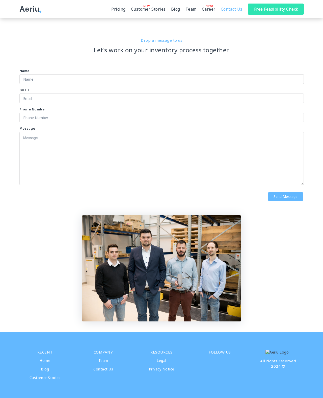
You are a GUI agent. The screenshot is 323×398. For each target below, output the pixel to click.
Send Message (286, 196)
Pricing (118, 9)
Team (191, 9)
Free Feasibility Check (276, 9)
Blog (175, 9)
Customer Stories (148, 9)
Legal (161, 360)
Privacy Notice (161, 369)
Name (24, 70)
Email (24, 90)
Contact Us (232, 9)
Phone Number (32, 109)
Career (209, 9)
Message (27, 128)
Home (45, 360)
